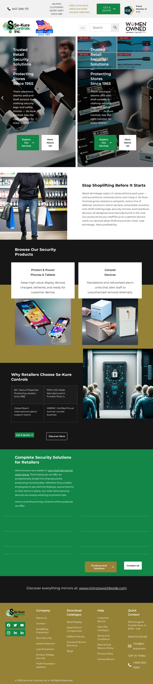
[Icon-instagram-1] (8, 632)
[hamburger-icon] (83, 28)
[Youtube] (22, 625)
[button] (2, 97)
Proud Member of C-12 (141, 9)
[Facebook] (8, 625)
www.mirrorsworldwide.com (103, 588)
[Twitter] (15, 625)
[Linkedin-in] (15, 632)
